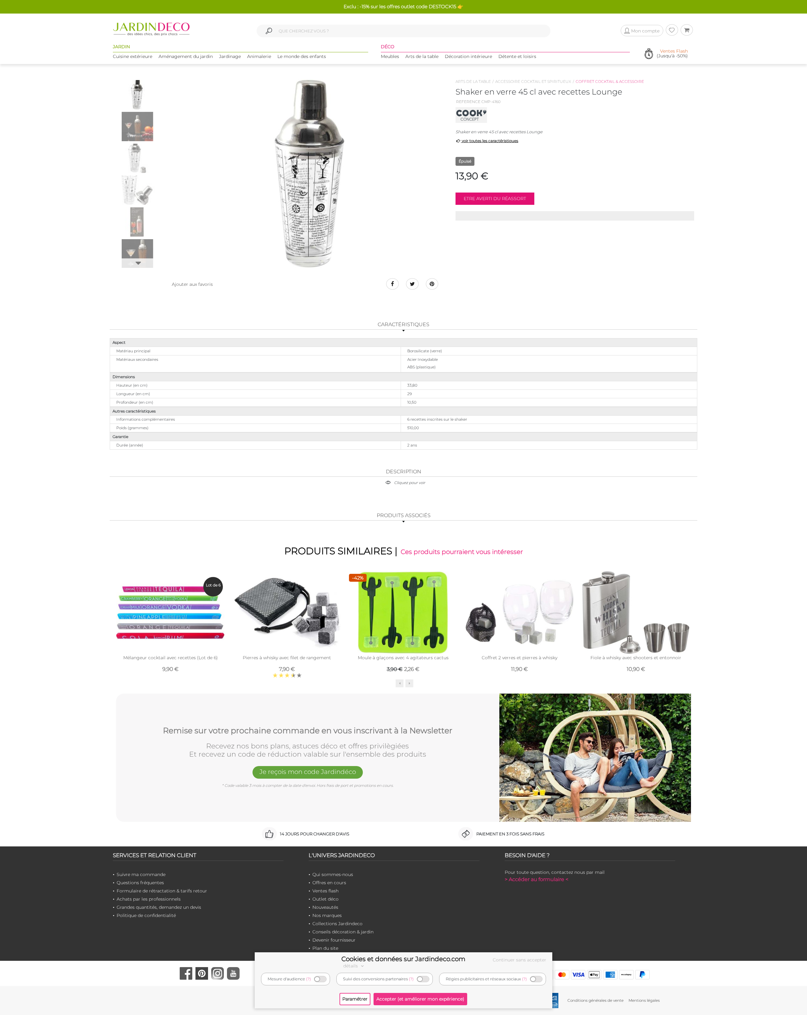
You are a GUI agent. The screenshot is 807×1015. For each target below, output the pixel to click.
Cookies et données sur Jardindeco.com (403, 959)
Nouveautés (325, 907)
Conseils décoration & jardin (343, 932)
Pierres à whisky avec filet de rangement (287, 657)
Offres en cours (329, 882)
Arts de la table (421, 56)
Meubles (390, 56)
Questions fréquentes (140, 882)
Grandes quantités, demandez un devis (159, 907)
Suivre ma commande (141, 874)
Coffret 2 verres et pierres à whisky (519, 657)
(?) (308, 979)
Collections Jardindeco (337, 923)
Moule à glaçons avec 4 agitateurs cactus (403, 657)
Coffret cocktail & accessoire (610, 81)
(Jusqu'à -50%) (672, 54)
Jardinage (230, 56)
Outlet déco (325, 899)
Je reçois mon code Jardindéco (307, 772)
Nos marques (327, 915)
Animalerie (259, 56)
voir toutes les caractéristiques (489, 140)
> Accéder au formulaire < (536, 879)
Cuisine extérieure (132, 56)
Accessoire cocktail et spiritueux (533, 81)
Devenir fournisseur (334, 940)
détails (351, 966)
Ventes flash (325, 891)
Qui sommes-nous (332, 874)
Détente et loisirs (517, 56)
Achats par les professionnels (149, 899)
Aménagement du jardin (186, 56)
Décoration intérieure (468, 56)
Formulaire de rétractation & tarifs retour (162, 891)
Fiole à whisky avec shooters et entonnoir (635, 657)
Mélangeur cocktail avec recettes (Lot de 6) (170, 657)
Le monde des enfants (301, 56)
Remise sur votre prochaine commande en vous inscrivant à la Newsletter (307, 730)
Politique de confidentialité (146, 915)
